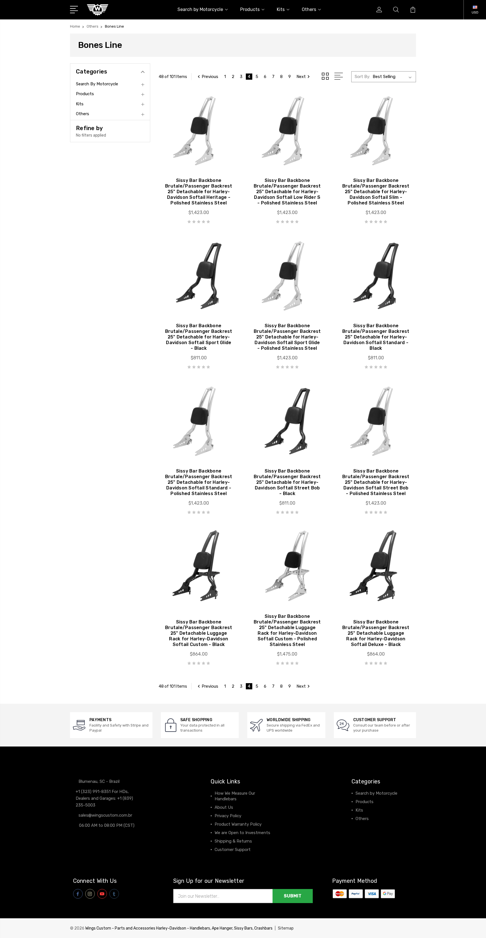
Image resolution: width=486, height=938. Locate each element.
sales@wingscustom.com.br (105, 815)
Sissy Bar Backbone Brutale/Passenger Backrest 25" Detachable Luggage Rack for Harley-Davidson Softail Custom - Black (198, 633)
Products (250, 9)
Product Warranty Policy (238, 824)
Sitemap (286, 928)
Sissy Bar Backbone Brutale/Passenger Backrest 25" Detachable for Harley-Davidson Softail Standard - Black (376, 337)
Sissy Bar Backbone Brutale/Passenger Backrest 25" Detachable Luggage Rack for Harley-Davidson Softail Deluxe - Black (376, 633)
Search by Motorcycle (200, 9)
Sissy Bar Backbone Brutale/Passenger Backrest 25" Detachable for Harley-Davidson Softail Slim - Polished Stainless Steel (376, 192)
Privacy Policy (228, 815)
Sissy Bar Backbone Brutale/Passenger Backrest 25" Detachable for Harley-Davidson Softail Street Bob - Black (287, 482)
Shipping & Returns (233, 841)
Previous (210, 76)
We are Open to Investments (242, 832)
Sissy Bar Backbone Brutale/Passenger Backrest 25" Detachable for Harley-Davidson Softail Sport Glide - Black (198, 337)
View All (363, 827)
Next (301, 76)
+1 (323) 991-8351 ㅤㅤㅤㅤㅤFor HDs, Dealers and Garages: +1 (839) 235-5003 (104, 798)
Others (309, 9)
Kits (281, 9)
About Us (224, 807)
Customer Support (233, 849)
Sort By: (362, 76)
